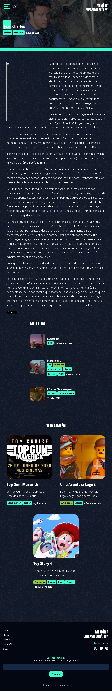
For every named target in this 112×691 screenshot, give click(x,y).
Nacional (18, 32)
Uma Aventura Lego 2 (78, 484)
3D (49, 364)
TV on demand (66, 393)
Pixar (61, 373)
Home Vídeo (8, 644)
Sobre (5, 649)
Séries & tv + (9, 639)
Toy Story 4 (42, 563)
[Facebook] (101, 648)
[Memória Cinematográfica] (97, 8)
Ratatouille (53, 339)
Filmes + (7, 635)
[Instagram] (106, 648)
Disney (67, 369)
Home (5, 630)
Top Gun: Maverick (22, 484)
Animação (59, 364)
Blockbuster (54, 369)
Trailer (27, 502)
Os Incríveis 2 (54, 360)
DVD (50, 342)
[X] (95, 648)
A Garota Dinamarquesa (60, 389)
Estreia (7, 32)
